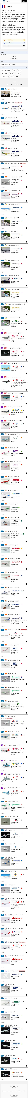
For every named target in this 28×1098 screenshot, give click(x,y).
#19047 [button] (2, 555)
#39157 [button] (2, 854)
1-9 (9, 64)
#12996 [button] (2, 257)
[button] (3, 1)
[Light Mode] (16, 1095)
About (3, 1091)
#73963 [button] (2, 757)
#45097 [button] (2, 1022)
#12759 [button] (2, 285)
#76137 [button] (2, 314)
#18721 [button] (2, 742)
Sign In (25, 1)
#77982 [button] (2, 981)
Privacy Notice (18, 1091)
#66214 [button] (2, 99)
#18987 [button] (2, 597)
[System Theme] (14, 1095)
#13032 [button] (2, 242)
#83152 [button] (2, 938)
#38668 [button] (2, 995)
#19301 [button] (2, 670)
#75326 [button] (2, 967)
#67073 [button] (2, 473)
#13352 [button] (2, 214)
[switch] (8, 84)
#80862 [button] (2, 952)
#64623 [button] (2, 1079)
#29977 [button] (2, 201)
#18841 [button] (2, 528)
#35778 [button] (2, 840)
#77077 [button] (2, 431)
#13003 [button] (2, 272)
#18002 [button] (2, 487)
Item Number (5, 64)
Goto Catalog (14, 58)
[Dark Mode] (12, 1095)
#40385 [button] (2, 868)
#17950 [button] (2, 458)
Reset (6, 67)
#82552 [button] (2, 911)
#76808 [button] (2, 187)
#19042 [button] (2, 541)
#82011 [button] (2, 173)
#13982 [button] (2, 160)
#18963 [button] (2, 584)
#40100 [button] (2, 895)
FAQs (24, 1091)
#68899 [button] (2, 626)
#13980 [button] (2, 129)
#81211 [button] (2, 641)
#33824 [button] (2, 390)
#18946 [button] (2, 569)
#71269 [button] (2, 444)
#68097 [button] (2, 329)
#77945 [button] (2, 417)
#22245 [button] (2, 881)
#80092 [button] (2, 114)
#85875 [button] (2, 925)
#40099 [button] (2, 798)
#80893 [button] (2, 344)
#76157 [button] (2, 373)
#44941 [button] (2, 1066)
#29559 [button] (2, 1037)
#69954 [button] (2, 713)
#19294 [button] (2, 656)
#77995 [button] (2, 403)
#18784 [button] (2, 514)
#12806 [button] (2, 228)
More (14, 64)
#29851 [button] (2, 827)
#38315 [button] (2, 684)
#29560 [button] (2, 1052)
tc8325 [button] (9, 7)
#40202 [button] (2, 500)
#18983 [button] (2, 611)
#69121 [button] (2, 784)
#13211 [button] (2, 301)
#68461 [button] (2, 697)
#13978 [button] (2, 144)
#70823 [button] (2, 360)
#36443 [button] (2, 1008)
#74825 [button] (2, 770)
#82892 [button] (2, 728)
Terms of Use (10, 1091)
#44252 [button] (2, 813)
